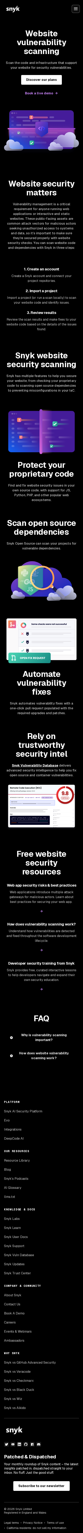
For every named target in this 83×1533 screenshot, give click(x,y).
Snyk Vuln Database (19, 1255)
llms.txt (9, 1197)
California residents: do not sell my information (36, 1528)
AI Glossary (12, 1188)
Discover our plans (41, 80)
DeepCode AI (14, 1138)
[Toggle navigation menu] (76, 9)
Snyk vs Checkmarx (19, 1381)
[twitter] (6, 1444)
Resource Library (17, 1160)
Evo (7, 1120)
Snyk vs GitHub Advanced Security (30, 1362)
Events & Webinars (18, 1331)
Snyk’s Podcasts (16, 1179)
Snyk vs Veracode (17, 1371)
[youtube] (12, 1444)
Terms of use (55, 1523)
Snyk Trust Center (17, 1273)
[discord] (38, 1444)
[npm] (32, 1444)
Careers (10, 1322)
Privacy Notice (33, 1523)
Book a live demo (39, 93)
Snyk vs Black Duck (19, 1390)
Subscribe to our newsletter (41, 1486)
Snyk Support (14, 1246)
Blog (7, 1169)
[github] (25, 1444)
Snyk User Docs (16, 1237)
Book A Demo (14, 1313)
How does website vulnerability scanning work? (43, 1055)
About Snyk (12, 1295)
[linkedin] (19, 1444)
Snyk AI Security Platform (23, 1111)
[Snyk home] (13, 9)
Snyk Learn (12, 1228)
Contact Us (12, 1304)
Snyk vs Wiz (13, 1399)
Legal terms (11, 1523)
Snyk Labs (12, 1219)
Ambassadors (14, 1340)
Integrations (13, 1129)
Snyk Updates (14, 1264)
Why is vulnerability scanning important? (44, 1037)
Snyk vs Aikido (15, 1408)
